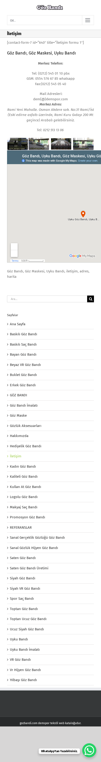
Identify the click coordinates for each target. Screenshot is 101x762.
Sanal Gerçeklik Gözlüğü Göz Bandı (37, 537)
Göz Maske (18, 415)
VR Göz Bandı (20, 659)
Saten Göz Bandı (23, 558)
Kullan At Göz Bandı (25, 487)
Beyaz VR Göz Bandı (25, 365)
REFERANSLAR (21, 527)
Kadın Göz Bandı (23, 466)
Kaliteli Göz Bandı (24, 476)
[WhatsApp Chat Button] (89, 750)
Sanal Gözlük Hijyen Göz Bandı (34, 548)
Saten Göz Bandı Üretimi (29, 568)
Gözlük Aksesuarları (25, 426)
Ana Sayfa (17, 324)
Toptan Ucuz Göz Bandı (28, 619)
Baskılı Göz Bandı (23, 334)
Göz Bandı (17, 53)
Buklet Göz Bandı (23, 375)
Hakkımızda (19, 436)
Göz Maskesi (40, 53)
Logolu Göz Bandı (24, 497)
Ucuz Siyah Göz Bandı (27, 629)
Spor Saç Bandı (22, 598)
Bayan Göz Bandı (23, 354)
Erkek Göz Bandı (23, 385)
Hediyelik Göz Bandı (25, 446)
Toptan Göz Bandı (24, 609)
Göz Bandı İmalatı (24, 405)
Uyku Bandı (65, 53)
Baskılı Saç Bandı (23, 344)
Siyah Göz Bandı (22, 578)
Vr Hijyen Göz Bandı (25, 670)
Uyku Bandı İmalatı (25, 649)
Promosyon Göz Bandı (27, 517)
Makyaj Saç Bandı (23, 507)
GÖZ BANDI (18, 395)
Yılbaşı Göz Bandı (23, 680)
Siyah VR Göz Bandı (25, 588)
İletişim (15, 456)
